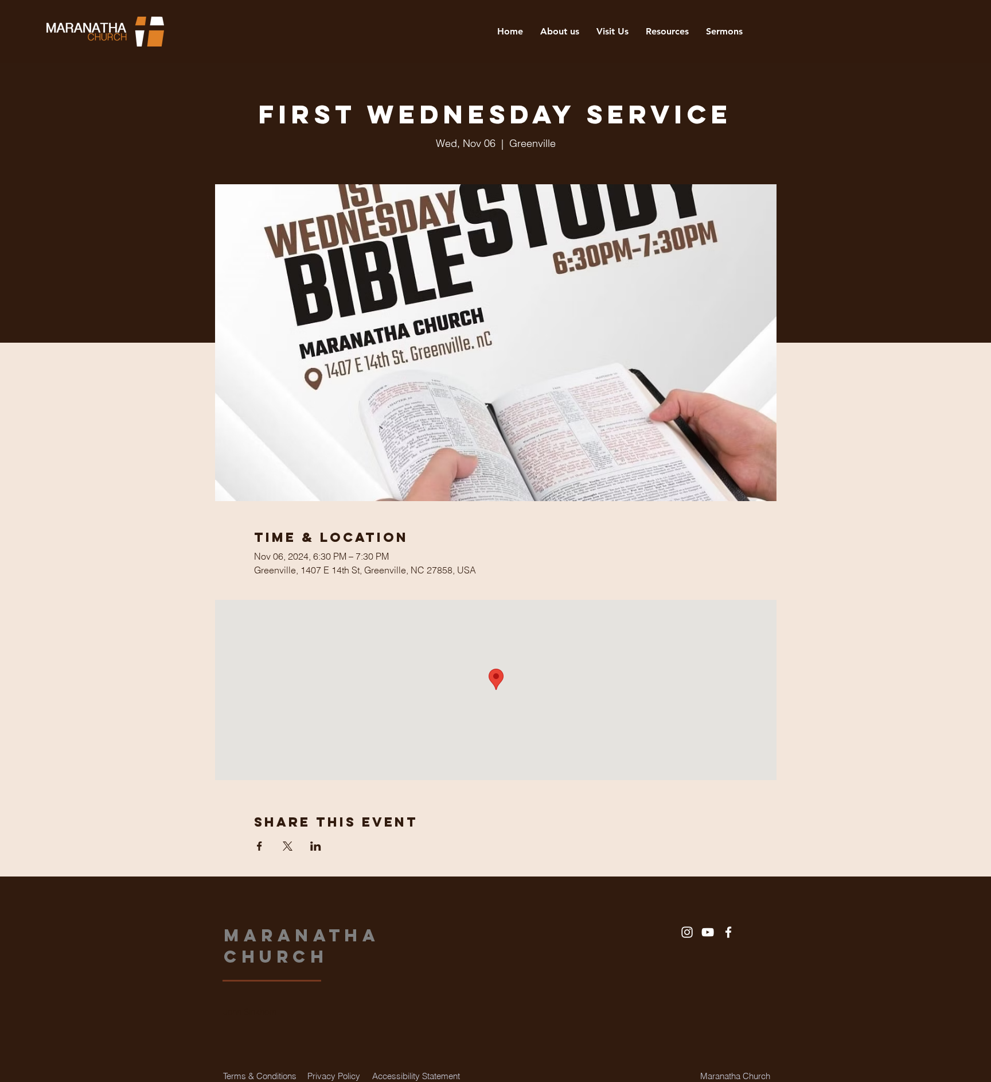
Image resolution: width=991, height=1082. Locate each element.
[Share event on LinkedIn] (315, 846)
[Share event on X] (287, 846)
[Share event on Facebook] (259, 846)
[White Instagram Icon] (687, 932)
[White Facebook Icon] (728, 932)
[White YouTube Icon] (707, 932)
